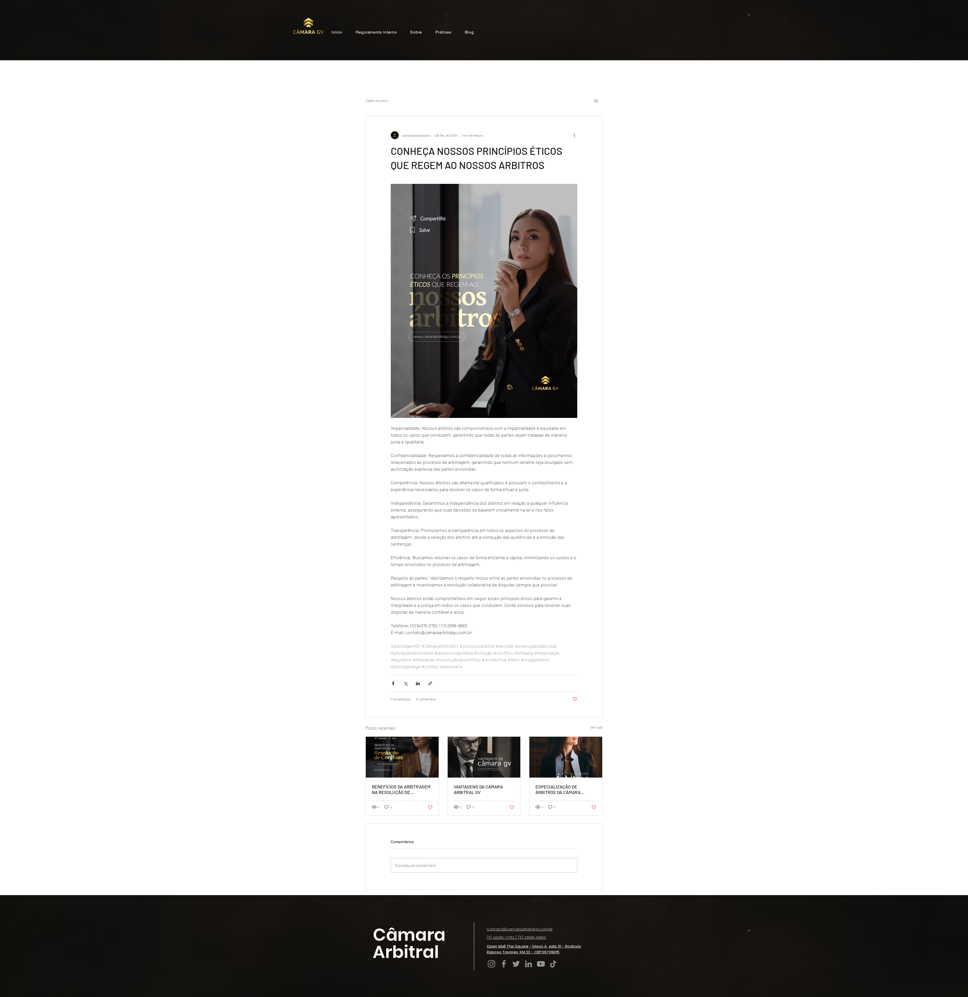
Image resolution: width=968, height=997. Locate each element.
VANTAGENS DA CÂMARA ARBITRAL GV (478, 789)
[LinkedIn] (528, 964)
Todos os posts (377, 100)
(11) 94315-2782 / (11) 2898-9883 (516, 937)
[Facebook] (504, 964)
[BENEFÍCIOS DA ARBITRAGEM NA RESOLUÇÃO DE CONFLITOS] (402, 757)
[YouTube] (541, 964)
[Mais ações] (574, 135)
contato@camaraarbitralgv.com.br (520, 929)
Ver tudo (596, 727)
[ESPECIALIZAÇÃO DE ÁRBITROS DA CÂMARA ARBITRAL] (565, 757)
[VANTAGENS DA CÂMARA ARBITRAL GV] (484, 757)
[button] (596, 101)
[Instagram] (491, 964)
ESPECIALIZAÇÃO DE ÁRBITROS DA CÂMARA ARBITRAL (558, 789)
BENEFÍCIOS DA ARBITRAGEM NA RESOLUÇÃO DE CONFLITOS (401, 789)
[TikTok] (553, 964)
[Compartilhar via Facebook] (393, 683)
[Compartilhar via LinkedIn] (417, 683)
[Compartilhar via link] (430, 683)
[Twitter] (516, 964)
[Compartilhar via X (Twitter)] (405, 683)
